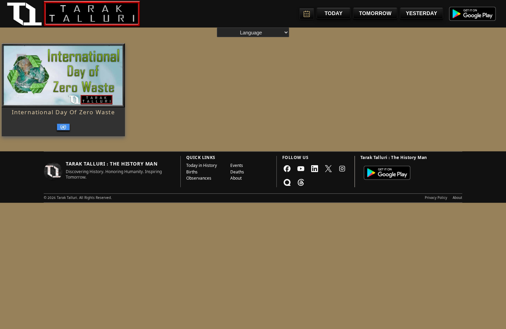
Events (236, 166)
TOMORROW (375, 13)
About (236, 179)
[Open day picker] (306, 13)
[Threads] (301, 182)
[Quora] (287, 182)
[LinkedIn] (314, 168)
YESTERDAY (421, 13)
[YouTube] (301, 168)
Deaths (237, 172)
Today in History (201, 166)
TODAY (333, 13)
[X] (328, 168)
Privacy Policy (436, 198)
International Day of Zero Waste (63, 113)
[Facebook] (287, 168)
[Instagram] (342, 168)
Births (192, 172)
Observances (198, 179)
